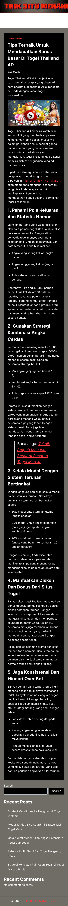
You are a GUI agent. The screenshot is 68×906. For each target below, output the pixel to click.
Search (8, 785)
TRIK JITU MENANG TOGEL (40, 180)
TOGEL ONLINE (15, 38)
